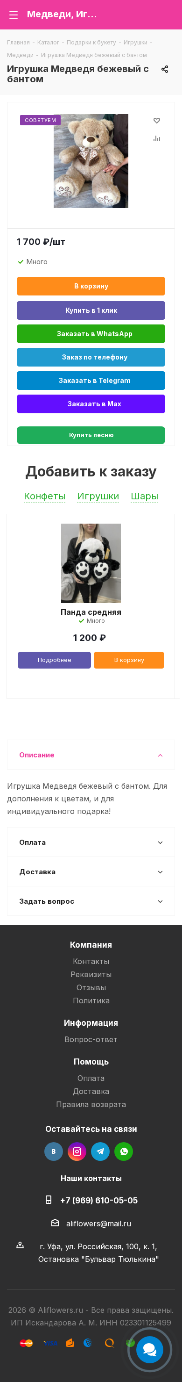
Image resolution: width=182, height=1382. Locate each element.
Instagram (77, 1151)
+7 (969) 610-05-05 (99, 1200)
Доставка (91, 1091)
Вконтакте (53, 1151)
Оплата (91, 1078)
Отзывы (91, 987)
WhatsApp (123, 1151)
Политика (91, 1000)
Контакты (91, 961)
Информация (91, 1023)
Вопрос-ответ (91, 1039)
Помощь (91, 1061)
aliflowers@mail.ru (98, 1223)
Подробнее (54, 659)
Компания (91, 945)
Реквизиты (91, 974)
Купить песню (91, 435)
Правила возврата (91, 1104)
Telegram (100, 1151)
